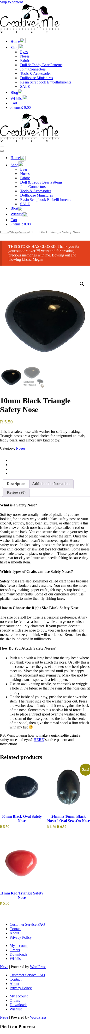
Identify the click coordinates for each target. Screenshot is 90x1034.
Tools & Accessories (35, 73)
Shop (14, 232)
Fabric (25, 60)
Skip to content (11, 2)
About (14, 933)
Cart (14, 103)
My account (19, 946)
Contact (15, 929)
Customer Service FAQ (27, 924)
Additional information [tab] (51, 484)
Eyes (24, 52)
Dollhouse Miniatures (36, 78)
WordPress (38, 967)
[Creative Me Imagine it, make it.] (30, 32)
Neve (4, 967)
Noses (25, 56)
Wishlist (16, 959)
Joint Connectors (33, 69)
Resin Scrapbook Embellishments (45, 82)
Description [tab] (16, 484)
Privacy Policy (21, 937)
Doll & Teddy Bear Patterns (41, 65)
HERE (39, 740)
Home (4, 232)
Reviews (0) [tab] (16, 492)
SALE (25, 86)
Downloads (18, 954)
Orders (15, 950)
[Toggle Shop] (84, 164)
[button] (82, 284)
